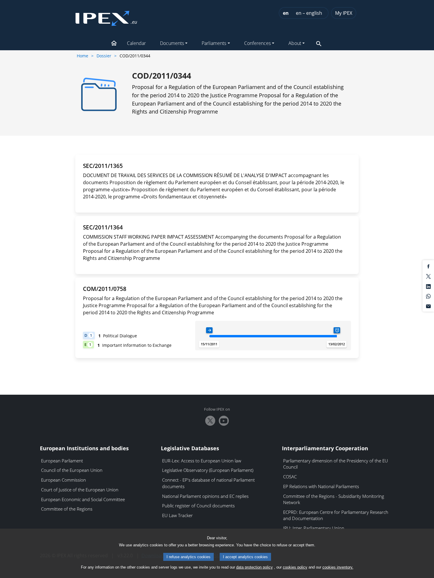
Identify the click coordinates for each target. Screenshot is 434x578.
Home (82, 56)
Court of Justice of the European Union (79, 490)
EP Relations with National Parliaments (321, 486)
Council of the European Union (71, 470)
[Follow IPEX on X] (210, 421)
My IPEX (343, 13)
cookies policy (295, 567)
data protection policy (254, 567)
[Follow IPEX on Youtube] (224, 421)
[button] (114, 43)
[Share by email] (428, 306)
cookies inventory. (337, 567)
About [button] (294, 43)
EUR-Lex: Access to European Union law (201, 461)
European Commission (63, 480)
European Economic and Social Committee (83, 499)
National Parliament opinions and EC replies (205, 496)
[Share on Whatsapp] (428, 296)
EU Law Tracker (177, 515)
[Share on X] (428, 276)
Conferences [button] (257, 43)
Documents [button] (172, 43)
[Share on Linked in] (428, 286)
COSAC (290, 477)
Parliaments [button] (214, 43)
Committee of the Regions (66, 509)
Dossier (104, 56)
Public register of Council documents (198, 506)
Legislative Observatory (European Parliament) (207, 470)
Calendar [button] (136, 43)
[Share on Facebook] (428, 266)
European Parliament (62, 461)
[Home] (106, 16)
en (286, 13)
